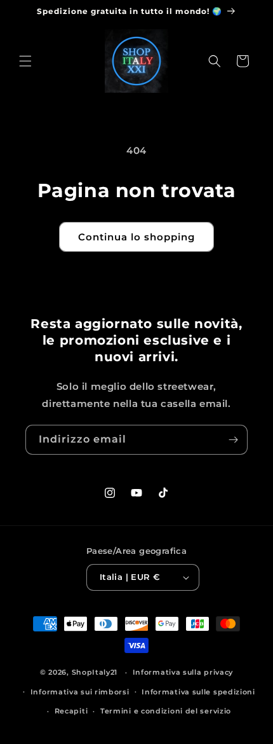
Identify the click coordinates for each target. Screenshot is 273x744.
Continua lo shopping (136, 237)
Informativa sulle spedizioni (198, 691)
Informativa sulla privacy (183, 672)
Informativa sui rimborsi (80, 691)
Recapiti (71, 710)
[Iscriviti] (233, 440)
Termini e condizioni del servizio (165, 710)
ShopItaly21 (95, 672)
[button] (25, 61)
